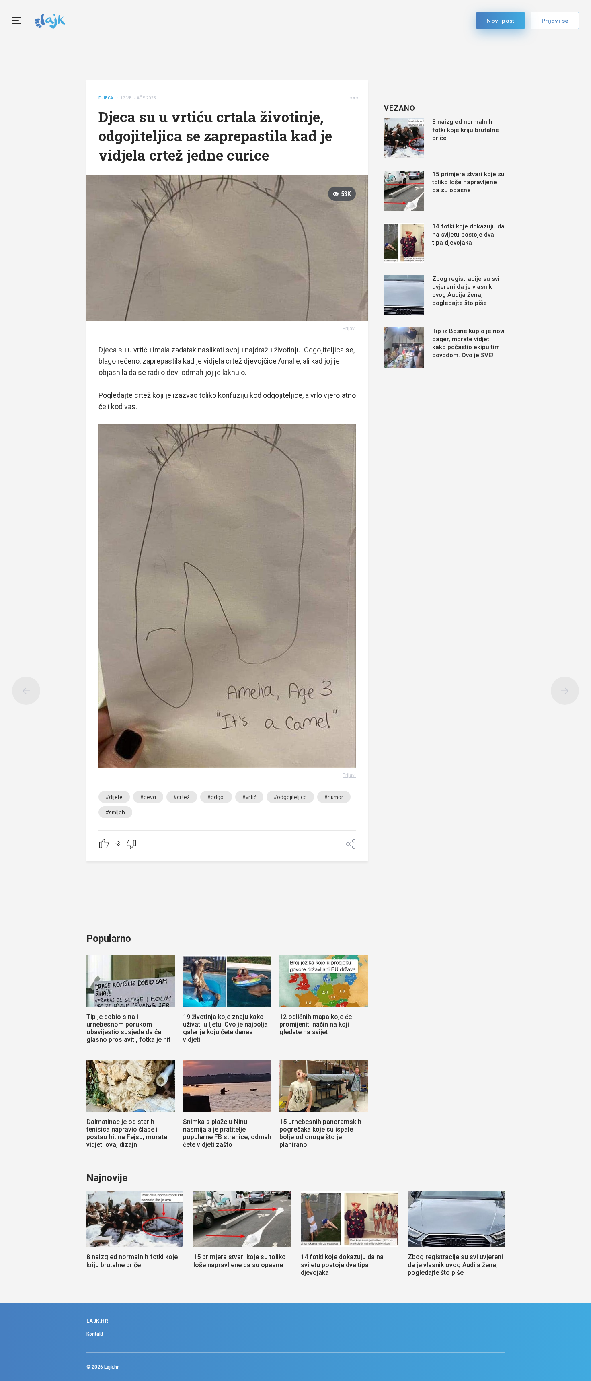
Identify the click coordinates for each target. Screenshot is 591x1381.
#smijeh (115, 812)
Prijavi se (555, 20)
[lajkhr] (50, 19)
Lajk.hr (111, 1367)
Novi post (500, 20)
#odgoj (216, 797)
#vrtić (249, 797)
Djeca (106, 98)
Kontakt (94, 1334)
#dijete (114, 797)
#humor (333, 797)
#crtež (182, 797)
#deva (148, 797)
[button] (354, 98)
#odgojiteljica (290, 797)
